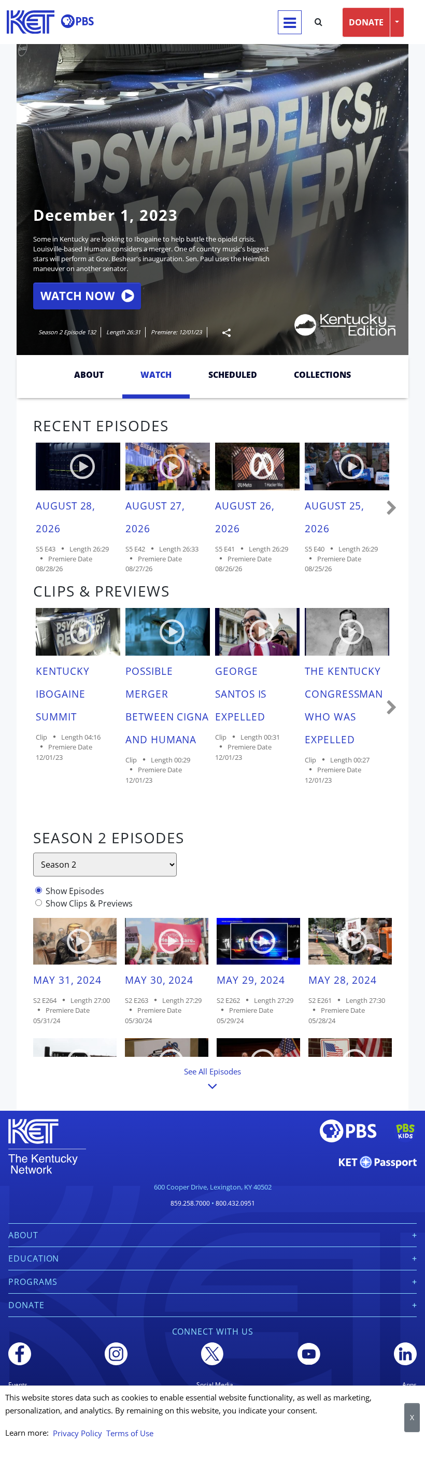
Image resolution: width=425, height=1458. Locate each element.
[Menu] (289, 22)
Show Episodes (75, 891)
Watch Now (77, 296)
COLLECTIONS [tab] (322, 374)
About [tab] (89, 374)
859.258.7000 (190, 1203)
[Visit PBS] (77, 21)
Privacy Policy (77, 1433)
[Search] (318, 22)
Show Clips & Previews (89, 903)
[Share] (222, 332)
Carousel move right (391, 508)
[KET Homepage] (30, 22)
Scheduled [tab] (232, 374)
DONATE (366, 22)
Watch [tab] (156, 374)
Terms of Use (129, 1433)
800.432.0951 (235, 1203)
